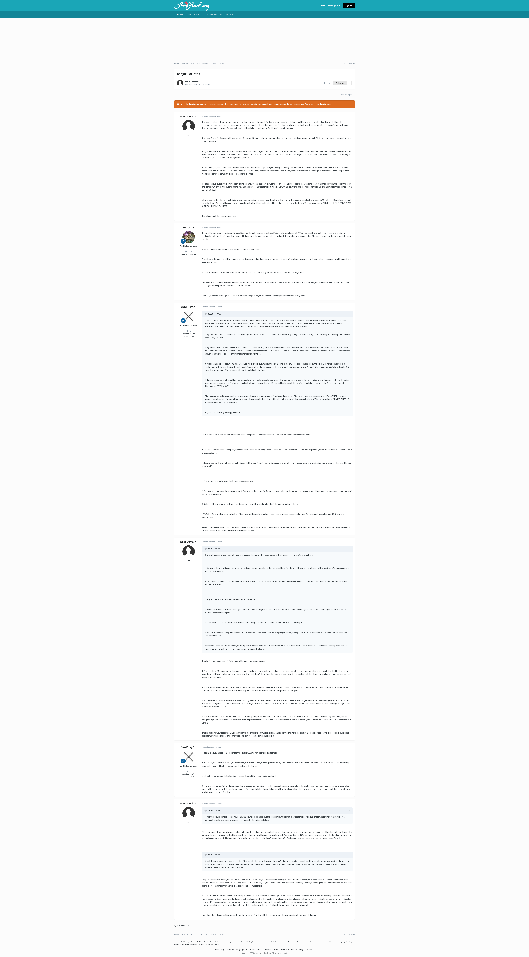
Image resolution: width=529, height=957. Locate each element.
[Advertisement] (264, 39)
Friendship (205, 84)
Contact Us (310, 949)
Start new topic (345, 95)
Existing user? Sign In (329, 6)
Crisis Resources (271, 949)
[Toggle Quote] (206, 314)
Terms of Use (256, 949)
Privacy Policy (297, 949)
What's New (193, 15)
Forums (180, 15)
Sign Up (349, 6)
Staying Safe (241, 949)
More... (229, 15)
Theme (284, 949)
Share (327, 83)
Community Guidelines (213, 15)
